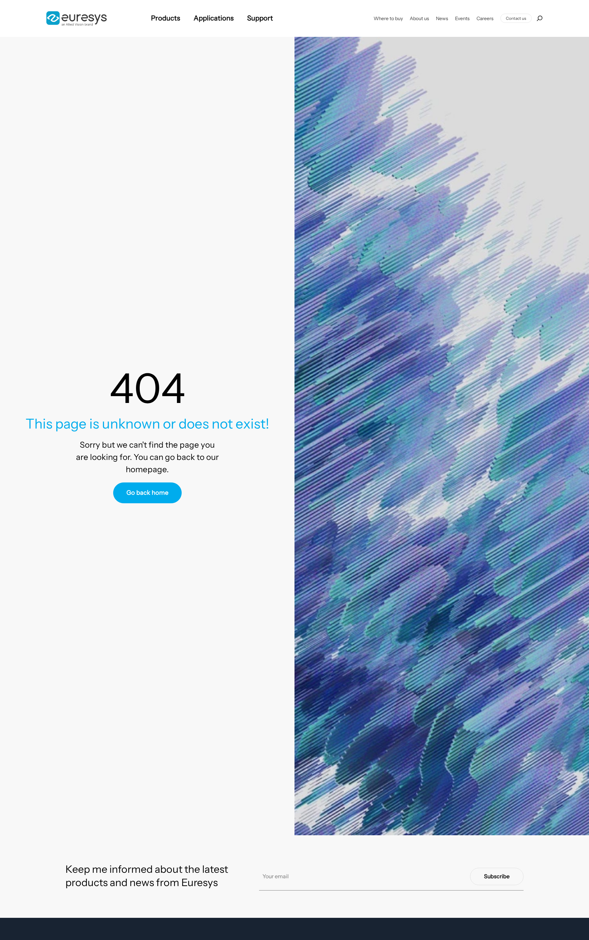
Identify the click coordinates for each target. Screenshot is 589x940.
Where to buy (388, 18)
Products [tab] (165, 18)
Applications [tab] (213, 18)
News (442, 18)
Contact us (516, 18)
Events (462, 18)
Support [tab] (260, 18)
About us (419, 18)
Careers (485, 18)
